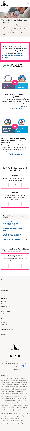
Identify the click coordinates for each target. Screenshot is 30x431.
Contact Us (4, 322)
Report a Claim (5, 324)
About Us (3, 301)
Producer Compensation (8, 363)
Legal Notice (8, 361)
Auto (2, 283)
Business (3, 288)
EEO (17, 363)
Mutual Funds (4, 293)
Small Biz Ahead (5, 332)
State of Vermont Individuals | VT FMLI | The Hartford (14, 55)
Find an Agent (4, 327)
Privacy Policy (23, 363)
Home (2, 285)
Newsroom (4, 308)
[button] (15, 185)
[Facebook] (11, 356)
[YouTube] (18, 356)
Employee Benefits (5, 290)
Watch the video (14, 108)
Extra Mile (3, 334)
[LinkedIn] (15, 356)
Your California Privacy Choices (13, 366)
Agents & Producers (6, 306)
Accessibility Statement (18, 361)
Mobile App (4, 313)
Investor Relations (5, 311)
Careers (3, 303)
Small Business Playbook (7, 329)
